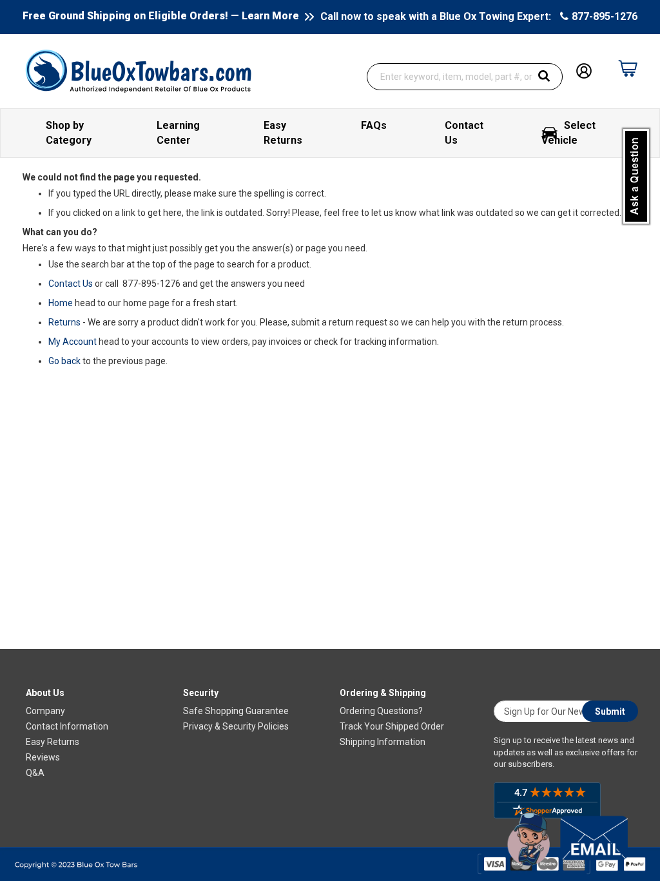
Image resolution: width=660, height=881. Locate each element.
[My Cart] (627, 68)
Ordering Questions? (381, 711)
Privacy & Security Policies (236, 726)
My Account (72, 341)
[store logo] (139, 70)
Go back (64, 361)
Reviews (43, 757)
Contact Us (70, 283)
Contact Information (67, 726)
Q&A (35, 773)
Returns (64, 322)
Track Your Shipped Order (392, 726)
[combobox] (465, 76)
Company (45, 711)
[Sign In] (584, 69)
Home (60, 303)
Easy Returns (52, 742)
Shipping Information (382, 742)
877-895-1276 (604, 16)
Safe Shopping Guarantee (236, 711)
